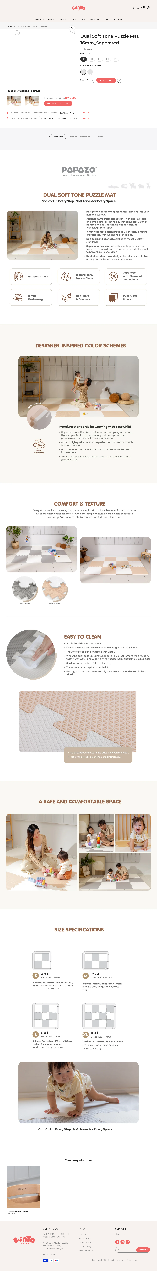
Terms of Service (86, 1251)
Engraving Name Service (17, 1211)
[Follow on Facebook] (117, 1242)
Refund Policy (85, 1246)
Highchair (64, 19)
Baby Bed (39, 19)
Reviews (100, 136)
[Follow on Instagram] (122, 1242)
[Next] (72, 32)
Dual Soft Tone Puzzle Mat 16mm (23, 118)
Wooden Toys (79, 19)
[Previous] (17, 32)
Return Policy (85, 1242)
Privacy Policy (85, 1238)
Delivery (82, 1234)
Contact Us (120, 1234)
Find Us (106, 19)
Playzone (52, 19)
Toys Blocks (94, 19)
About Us (118, 19)
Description (58, 136)
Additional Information (80, 136)
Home (9, 26)
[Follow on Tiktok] (128, 1242)
